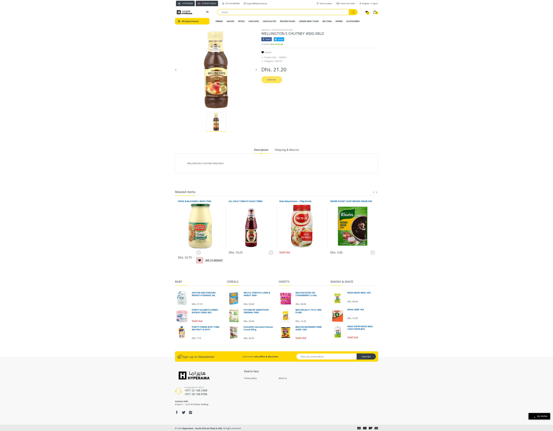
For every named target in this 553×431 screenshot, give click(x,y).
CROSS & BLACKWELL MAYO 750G (194, 201)
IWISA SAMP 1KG (355, 309)
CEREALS (232, 282)
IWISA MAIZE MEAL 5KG (359, 292)
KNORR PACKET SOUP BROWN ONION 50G (351, 201)
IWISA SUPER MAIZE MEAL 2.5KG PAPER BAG (360, 327)
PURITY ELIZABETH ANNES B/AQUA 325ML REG (205, 311)
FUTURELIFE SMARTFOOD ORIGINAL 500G (256, 311)
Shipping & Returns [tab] (287, 149)
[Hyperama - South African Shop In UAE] (184, 12)
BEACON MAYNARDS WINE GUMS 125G (309, 328)
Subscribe (366, 356)
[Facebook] (176, 413)
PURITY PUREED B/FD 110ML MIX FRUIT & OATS (206, 328)
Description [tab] (261, 149)
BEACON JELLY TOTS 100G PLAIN (308, 311)
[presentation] (373, 192)
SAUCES (278, 61)
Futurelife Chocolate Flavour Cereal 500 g (258, 328)
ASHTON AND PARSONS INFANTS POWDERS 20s (204, 294)
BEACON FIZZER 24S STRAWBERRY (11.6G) (306, 294)
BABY (178, 282)
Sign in (375, 3)
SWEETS (284, 282)
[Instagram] (190, 413)
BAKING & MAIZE (342, 282)
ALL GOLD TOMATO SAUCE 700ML (246, 201)
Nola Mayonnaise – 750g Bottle (295, 201)
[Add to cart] (198, 252)
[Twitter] (183, 413)
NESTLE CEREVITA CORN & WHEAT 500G (257, 294)
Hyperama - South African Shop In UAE (276, 30)
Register (366, 3)
